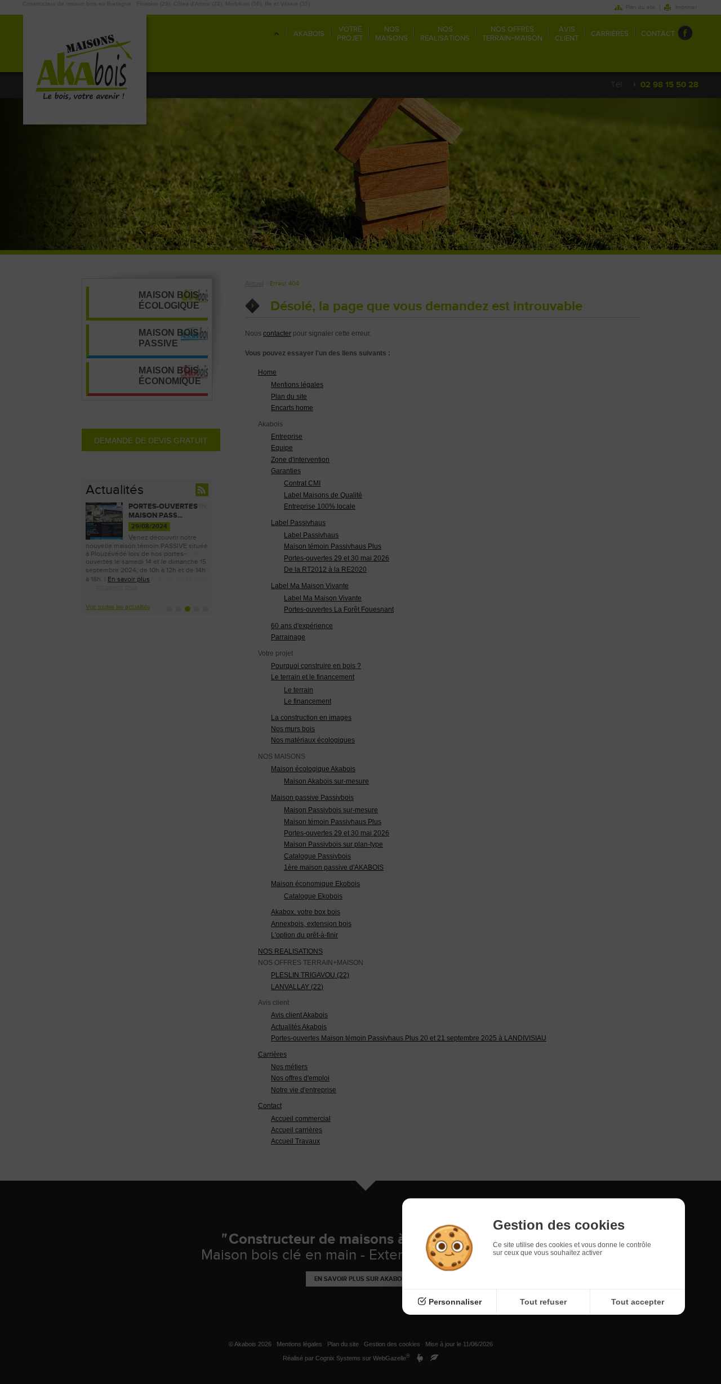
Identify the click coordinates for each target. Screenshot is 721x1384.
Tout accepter (637, 1301)
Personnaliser (455, 1301)
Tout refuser (543, 1301)
